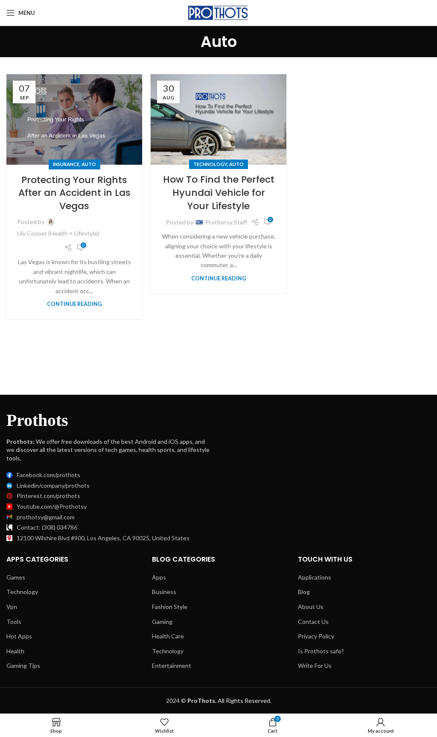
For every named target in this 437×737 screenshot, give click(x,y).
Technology (210, 164)
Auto (89, 164)
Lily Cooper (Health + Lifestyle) (58, 233)
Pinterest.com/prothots (48, 495)
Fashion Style (169, 606)
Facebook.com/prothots (48, 474)
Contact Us (313, 621)
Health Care (168, 636)
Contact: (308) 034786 (47, 527)
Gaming (162, 621)
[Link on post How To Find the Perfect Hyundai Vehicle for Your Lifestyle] (218, 119)
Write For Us (315, 665)
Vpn (11, 606)
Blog (304, 591)
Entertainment (171, 665)
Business (164, 591)
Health (15, 651)
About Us (310, 606)
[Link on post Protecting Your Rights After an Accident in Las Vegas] (74, 119)
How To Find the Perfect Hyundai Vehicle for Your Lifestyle (218, 193)
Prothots (37, 420)
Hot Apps (19, 636)
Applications (314, 577)
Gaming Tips (23, 665)
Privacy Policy (316, 636)
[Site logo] (219, 12)
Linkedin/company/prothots (53, 485)
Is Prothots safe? (321, 651)
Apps (159, 577)
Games (15, 577)
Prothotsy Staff (226, 222)
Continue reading (74, 304)
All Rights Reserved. (229, 700)
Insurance (66, 164)
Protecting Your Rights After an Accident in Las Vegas (74, 193)
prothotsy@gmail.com (46, 517)
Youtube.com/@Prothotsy (52, 506)
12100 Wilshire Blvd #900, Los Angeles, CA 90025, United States (103, 538)
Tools (13, 621)
